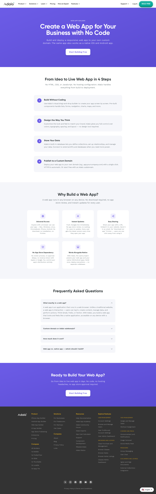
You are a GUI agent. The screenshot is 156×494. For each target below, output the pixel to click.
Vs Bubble (35, 451)
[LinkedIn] (80, 482)
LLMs (55, 448)
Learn (43, 4)
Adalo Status (80, 450)
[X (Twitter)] (65, 482)
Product (21, 4)
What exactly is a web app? (54, 303)
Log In (135, 4)
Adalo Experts (81, 431)
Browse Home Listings (106, 456)
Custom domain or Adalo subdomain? (59, 329)
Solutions (32, 4)
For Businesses (59, 418)
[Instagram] (70, 482)
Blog (55, 441)
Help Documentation (83, 418)
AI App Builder (36, 428)
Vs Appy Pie (35, 468)
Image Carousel (126, 440)
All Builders (35, 448)
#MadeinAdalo (81, 447)
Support (124, 4)
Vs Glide (34, 458)
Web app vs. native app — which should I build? (63, 349)
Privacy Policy (59, 445)
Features (74, 4)
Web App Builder (37, 425)
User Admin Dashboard (106, 436)
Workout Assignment (127, 427)
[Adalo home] (9, 4)
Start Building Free (78, 52)
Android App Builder (38, 421)
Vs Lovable (35, 465)
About (56, 438)
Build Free (146, 4)
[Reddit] (91, 482)
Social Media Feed (127, 443)
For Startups (58, 425)
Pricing (52, 4)
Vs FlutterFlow (36, 455)
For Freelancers (59, 421)
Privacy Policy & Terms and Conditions (78, 488)
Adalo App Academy (83, 421)
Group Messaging (126, 451)
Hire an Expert (63, 4)
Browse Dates (103, 453)
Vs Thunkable (36, 462)
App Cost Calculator (83, 434)
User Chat (124, 454)
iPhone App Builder (38, 418)
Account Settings (104, 421)
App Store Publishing (39, 431)
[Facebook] (75, 482)
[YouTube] (86, 482)
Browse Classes (103, 449)
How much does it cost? (53, 339)
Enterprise (35, 435)
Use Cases (57, 428)
